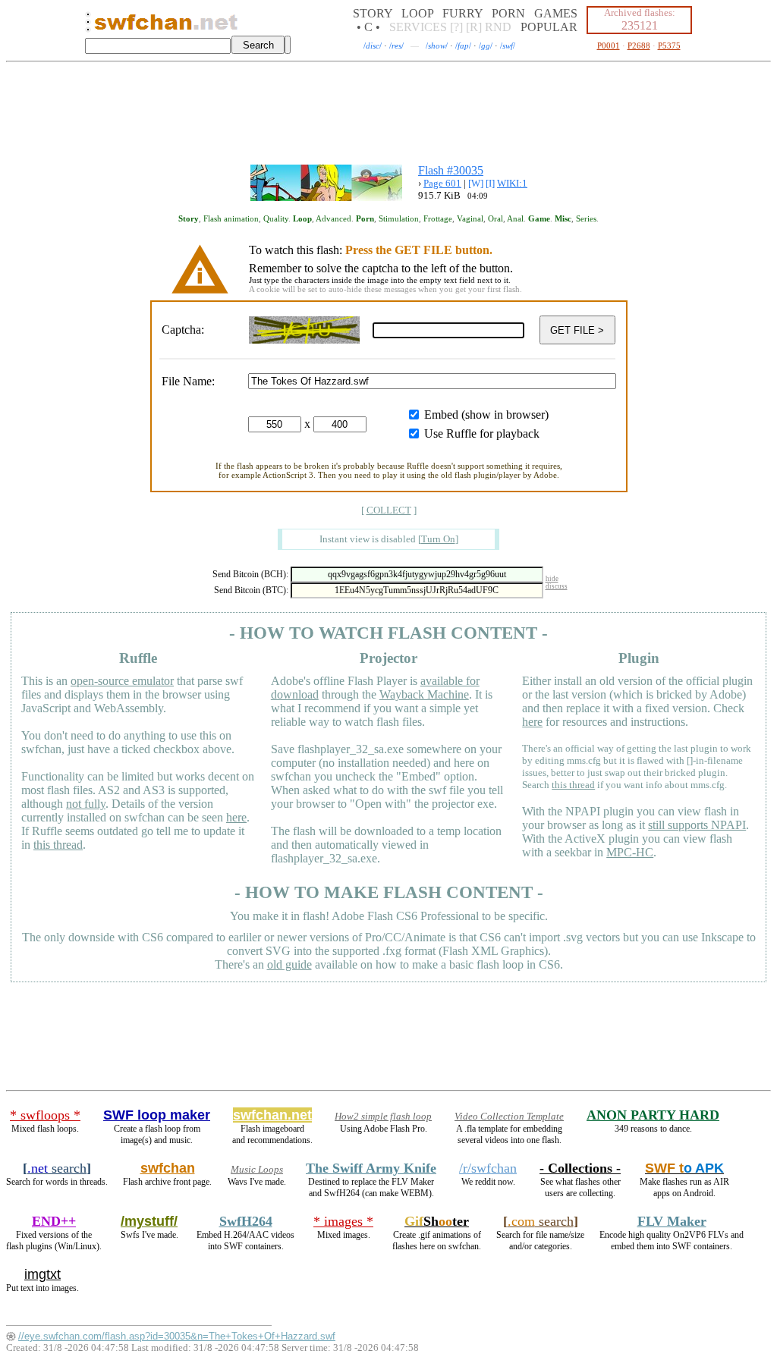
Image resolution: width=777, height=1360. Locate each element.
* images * (343, 1221)
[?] (456, 26)
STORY (372, 13)
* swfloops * (45, 1115)
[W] (475, 183)
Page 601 (442, 183)
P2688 (639, 45)
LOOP (417, 13)
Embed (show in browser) (486, 414)
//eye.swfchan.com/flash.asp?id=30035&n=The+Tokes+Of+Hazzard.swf (176, 1336)
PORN (508, 13)
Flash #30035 (450, 170)
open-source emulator (122, 680)
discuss (557, 586)
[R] (474, 26)
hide (552, 579)
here (236, 817)
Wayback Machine (424, 694)
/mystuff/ (149, 1221)
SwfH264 (245, 1221)
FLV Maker (671, 1221)
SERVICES (418, 26)
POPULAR (549, 26)
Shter (436, 1221)
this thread (58, 844)
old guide (289, 964)
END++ (54, 1221)
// (372, 45)
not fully (85, 803)
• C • (368, 26)
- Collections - (580, 1168)
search (57, 1168)
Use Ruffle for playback (481, 433)
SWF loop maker (156, 1115)
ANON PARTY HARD (653, 1115)
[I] (490, 183)
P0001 (608, 45)
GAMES (555, 13)
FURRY (462, 13)
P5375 (669, 45)
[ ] (389, 510)
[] (438, 539)
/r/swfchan (488, 1168)
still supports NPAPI (697, 824)
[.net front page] (88, 26)
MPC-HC (629, 852)
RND (498, 26)
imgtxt (42, 1274)
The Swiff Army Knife (371, 1168)
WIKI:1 (512, 183)
